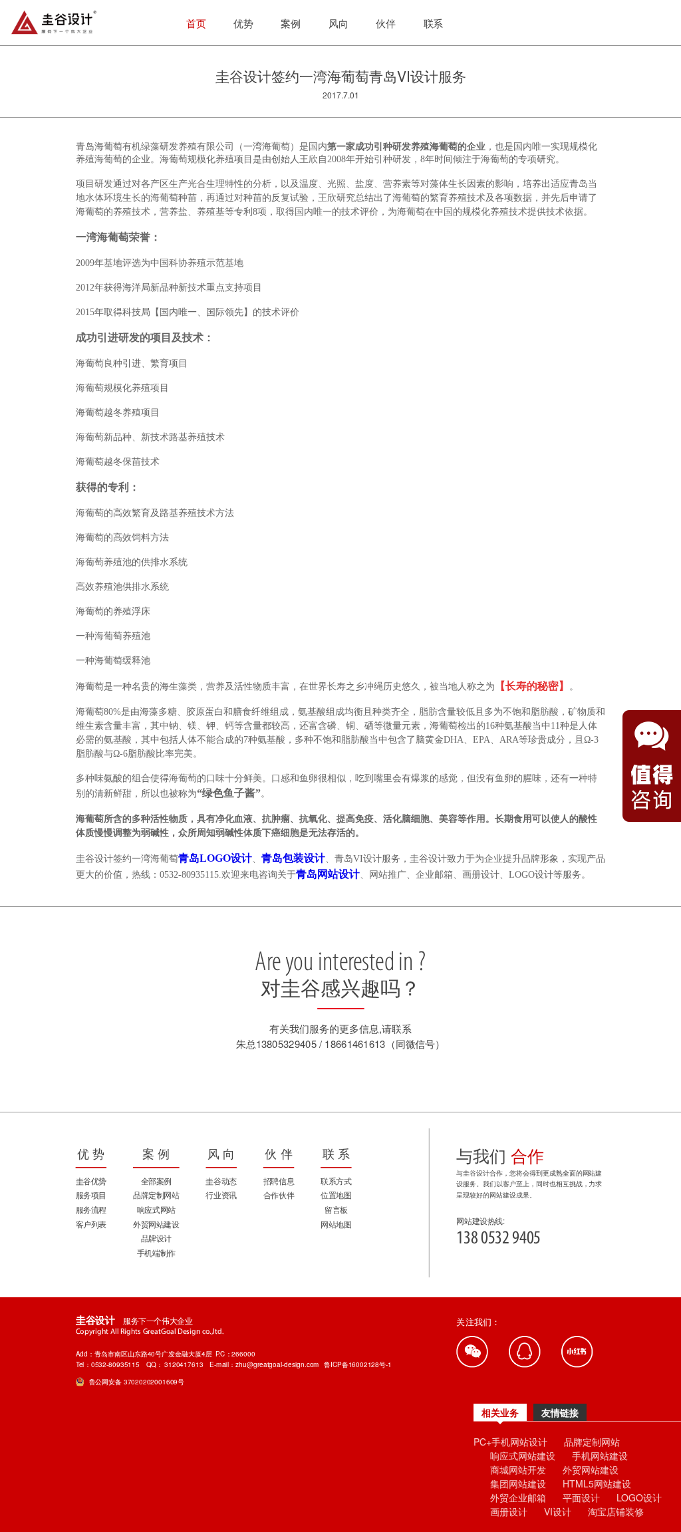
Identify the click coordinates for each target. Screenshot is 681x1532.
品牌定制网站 (592, 1441)
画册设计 (508, 1511)
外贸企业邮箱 (518, 1497)
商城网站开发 (518, 1469)
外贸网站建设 (590, 1469)
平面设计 (581, 1497)
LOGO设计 (639, 1497)
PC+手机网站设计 (510, 1441)
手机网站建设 (600, 1455)
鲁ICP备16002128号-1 (358, 1364)
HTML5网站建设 (597, 1483)
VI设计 (557, 1511)
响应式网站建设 (522, 1455)
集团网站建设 (518, 1483)
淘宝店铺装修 (616, 1511)
